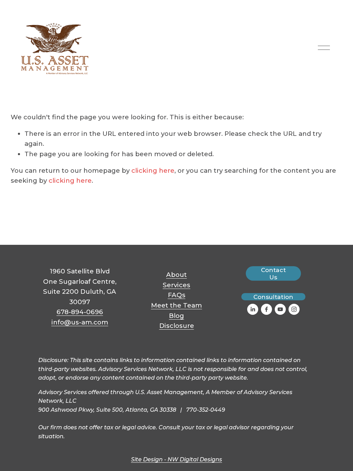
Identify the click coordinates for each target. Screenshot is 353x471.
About (176, 275)
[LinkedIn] (252, 309)
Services (176, 285)
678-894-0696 (80, 312)
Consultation (273, 296)
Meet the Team (176, 305)
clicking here (152, 170)
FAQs (176, 295)
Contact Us (273, 273)
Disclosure (176, 326)
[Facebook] (266, 309)
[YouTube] (280, 309)
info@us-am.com (79, 322)
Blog (176, 316)
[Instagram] (294, 309)
